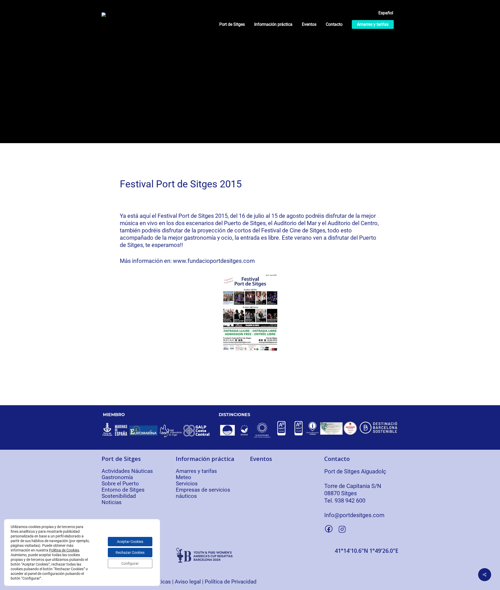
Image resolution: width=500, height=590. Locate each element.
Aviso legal (188, 582)
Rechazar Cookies (130, 552)
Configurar (130, 563)
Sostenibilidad (119, 496)
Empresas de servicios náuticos (203, 493)
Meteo (183, 477)
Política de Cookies (64, 550)
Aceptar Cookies (130, 542)
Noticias (112, 502)
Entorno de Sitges (123, 490)
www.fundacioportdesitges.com (214, 261)
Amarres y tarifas (196, 471)
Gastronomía (117, 477)
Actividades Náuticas (127, 471)
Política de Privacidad (231, 582)
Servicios (187, 483)
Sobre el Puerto (120, 483)
